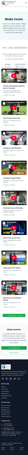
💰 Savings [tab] (8, 67)
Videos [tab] (5, 47)
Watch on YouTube (10, 95)
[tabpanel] (14, 185)
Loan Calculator (5, 391)
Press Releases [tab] (23, 47)
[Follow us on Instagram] (10, 378)
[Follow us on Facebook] (2, 378)
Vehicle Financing (5, 412)
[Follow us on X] (6, 378)
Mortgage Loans (5, 409)
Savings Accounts (5, 405)
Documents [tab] (17, 47)
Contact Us (4, 398)
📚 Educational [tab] (20, 67)
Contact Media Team (14, 348)
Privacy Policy (3, 448)
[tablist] (14, 47)
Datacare (10, 444)
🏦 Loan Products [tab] (20, 64)
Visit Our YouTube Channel (15, 59)
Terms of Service (12, 448)
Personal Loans (5, 407)
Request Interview (14, 352)
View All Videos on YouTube (15, 315)
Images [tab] (11, 47)
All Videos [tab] (7, 64)
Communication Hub (6, 395)
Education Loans (5, 414)
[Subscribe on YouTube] (14, 378)
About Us (3, 387)
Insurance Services (6, 416)
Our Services (4, 389)
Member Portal (5, 393)
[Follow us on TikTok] (18, 378)
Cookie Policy (22, 448)
